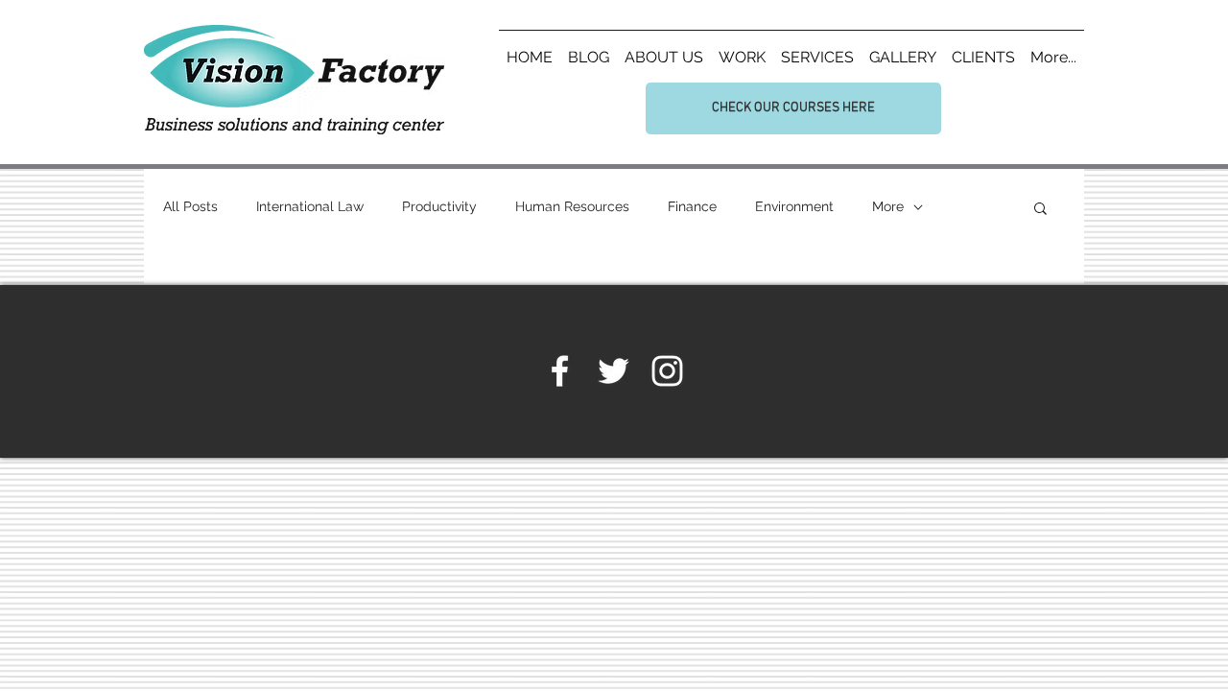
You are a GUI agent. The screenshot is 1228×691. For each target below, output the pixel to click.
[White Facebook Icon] (559, 371)
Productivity (439, 206)
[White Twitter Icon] (613, 371)
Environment (794, 206)
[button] (1040, 210)
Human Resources (572, 206)
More (888, 206)
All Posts (190, 206)
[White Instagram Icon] (667, 371)
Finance (692, 206)
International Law (310, 206)
